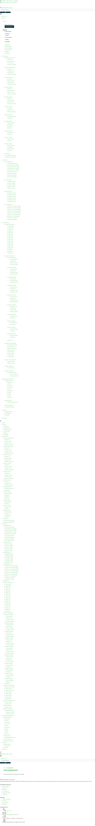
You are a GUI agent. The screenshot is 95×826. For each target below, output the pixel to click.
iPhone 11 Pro (8, 483)
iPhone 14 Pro (8, 459)
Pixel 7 (6, 725)
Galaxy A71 (7, 607)
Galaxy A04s (8, 584)
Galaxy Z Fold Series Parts (9, 700)
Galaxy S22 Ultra (10, 636)
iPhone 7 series (7, 505)
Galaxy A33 (7, 599)
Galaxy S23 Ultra (10, 629)
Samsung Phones (7, 429)
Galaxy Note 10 (8, 692)
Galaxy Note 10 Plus (9, 690)
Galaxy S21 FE (10, 639)
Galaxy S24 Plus (10, 619)
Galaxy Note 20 (8, 688)
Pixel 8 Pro (7, 722)
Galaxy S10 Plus (10, 661)
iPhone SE (7, 490)
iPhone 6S (7, 513)
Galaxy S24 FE (10, 616)
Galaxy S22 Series (9, 631)
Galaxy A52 (7, 601)
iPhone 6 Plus (8, 515)
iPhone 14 (7, 456)
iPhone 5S (6, 518)
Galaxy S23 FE (10, 624)
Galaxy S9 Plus (10, 665)
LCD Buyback (7, 745)
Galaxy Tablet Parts (8, 708)
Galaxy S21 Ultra (10, 644)
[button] (49, 20)
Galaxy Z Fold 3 (8, 702)
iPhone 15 (7, 448)
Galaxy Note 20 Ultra (9, 687)
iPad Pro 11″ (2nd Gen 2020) (11, 574)
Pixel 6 (6, 729)
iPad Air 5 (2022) (9, 543)
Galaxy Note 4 (8, 698)
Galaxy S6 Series (9, 678)
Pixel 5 (6, 730)
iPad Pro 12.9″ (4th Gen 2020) (11, 567)
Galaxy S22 (9, 633)
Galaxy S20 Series (9, 646)
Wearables (6, 434)
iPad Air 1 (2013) (8, 550)
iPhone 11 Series (7, 480)
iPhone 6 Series (7, 510)
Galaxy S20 (9, 649)
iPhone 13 (7, 464)
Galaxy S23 (9, 626)
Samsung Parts (6, 580)
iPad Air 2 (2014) (8, 549)
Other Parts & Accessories (8, 715)
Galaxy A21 (7, 592)
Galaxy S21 (9, 641)
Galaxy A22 (7, 594)
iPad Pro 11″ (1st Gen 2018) (11, 575)
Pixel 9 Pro (7, 718)
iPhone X (7, 498)
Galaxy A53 (7, 602)
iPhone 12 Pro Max (9, 478)
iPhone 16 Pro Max (9, 444)
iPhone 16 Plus (8, 441)
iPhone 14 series (7, 454)
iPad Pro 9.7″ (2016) (9, 579)
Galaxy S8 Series (9, 668)
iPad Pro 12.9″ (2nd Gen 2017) (11, 570)
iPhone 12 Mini (8, 474)
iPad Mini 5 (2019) (9, 555)
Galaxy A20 (7, 591)
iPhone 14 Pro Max (9, 461)
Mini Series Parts (7, 552)
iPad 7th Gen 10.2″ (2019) (10, 532)
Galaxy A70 (7, 606)
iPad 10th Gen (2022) (9, 527)
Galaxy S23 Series (9, 623)
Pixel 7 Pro (7, 724)
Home (4, 422)
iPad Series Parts (7, 525)
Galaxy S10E (9, 660)
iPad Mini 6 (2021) (9, 554)
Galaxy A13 (7, 587)
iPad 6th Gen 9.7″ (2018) (10, 533)
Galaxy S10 (9, 658)
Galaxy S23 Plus (10, 628)
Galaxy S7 (9, 676)
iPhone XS (7, 495)
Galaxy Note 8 (8, 695)
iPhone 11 (7, 481)
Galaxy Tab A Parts (9, 710)
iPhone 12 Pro (8, 476)
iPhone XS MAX (8, 493)
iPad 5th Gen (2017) (9, 535)
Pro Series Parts (7, 564)
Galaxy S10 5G (10, 656)
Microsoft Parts (7, 735)
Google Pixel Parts (8, 717)
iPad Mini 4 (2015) (9, 557)
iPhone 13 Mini (8, 466)
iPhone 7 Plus (8, 506)
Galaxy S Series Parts (8, 612)
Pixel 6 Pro (7, 727)
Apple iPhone (7, 427)
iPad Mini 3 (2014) (9, 559)
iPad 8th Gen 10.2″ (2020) (10, 530)
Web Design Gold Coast (37, 825)
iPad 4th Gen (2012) (9, 537)
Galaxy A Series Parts (8, 582)
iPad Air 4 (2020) (9, 545)
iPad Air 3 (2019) (9, 547)
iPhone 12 (7, 473)
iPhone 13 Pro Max (9, 469)
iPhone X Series (7, 491)
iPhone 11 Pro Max (9, 485)
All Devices (6, 426)
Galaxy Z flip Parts (8, 705)
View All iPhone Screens (9, 520)
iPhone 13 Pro (8, 468)
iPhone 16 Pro (8, 443)
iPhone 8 (7, 503)
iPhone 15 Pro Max (9, 453)
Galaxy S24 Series (9, 614)
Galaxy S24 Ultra (10, 621)
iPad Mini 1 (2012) (9, 562)
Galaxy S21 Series (9, 638)
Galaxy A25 (7, 597)
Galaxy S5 (7, 683)
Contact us (5, 749)
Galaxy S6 (9, 681)
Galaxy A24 (7, 596)
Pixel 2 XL (7, 734)
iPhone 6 (7, 517)
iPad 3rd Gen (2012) (9, 538)
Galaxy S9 (9, 666)
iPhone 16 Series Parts (9, 437)
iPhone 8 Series (7, 500)
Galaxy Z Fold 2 (8, 703)
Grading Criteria (7, 744)
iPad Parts (5, 523)
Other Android (7, 431)
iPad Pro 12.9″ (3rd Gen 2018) (11, 569)
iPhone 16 (7, 439)
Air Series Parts (7, 542)
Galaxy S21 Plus (10, 643)
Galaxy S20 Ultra (10, 653)
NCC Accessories (7, 739)
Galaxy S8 (9, 671)
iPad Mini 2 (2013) (9, 560)
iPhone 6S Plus (8, 512)
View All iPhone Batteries (9, 522)
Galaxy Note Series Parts (9, 685)
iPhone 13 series (7, 463)
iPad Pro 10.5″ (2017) (9, 577)
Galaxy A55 (7, 604)
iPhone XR (7, 496)
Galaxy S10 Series (9, 655)
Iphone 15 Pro (8, 451)
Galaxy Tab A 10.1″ (11, 712)
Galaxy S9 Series (9, 663)
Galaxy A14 (7, 589)
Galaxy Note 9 (8, 693)
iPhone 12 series (7, 471)
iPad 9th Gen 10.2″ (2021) (10, 528)
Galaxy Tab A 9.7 (10, 713)
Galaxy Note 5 (8, 697)
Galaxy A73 (7, 611)
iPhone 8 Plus (8, 501)
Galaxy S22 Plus (10, 634)
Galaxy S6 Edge (10, 680)
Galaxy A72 (7, 609)
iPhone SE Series (7, 486)
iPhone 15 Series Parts (9, 446)
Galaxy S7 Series (9, 673)
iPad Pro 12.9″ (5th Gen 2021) (11, 565)
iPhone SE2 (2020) (9, 488)
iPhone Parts (5, 436)
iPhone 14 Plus (8, 458)
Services (4, 742)
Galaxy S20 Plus (10, 651)
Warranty (6, 747)
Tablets (5, 432)
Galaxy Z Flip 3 (8, 707)
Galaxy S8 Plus (10, 670)
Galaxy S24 (9, 618)
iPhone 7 (7, 508)
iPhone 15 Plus (8, 449)
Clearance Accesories (8, 740)
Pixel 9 (6, 720)
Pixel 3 (6, 732)
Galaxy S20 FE (10, 648)
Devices (4, 424)
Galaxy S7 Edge (10, 675)
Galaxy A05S (8, 586)
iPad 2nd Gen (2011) (9, 540)
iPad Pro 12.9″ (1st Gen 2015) (11, 572)
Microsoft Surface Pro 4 (10, 737)
